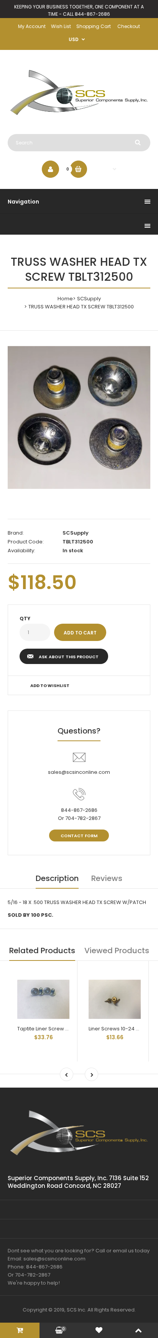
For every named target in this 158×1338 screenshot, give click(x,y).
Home (65, 298)
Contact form (79, 836)
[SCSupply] (79, 118)
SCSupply (89, 298)
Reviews (106, 878)
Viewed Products (116, 950)
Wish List (61, 26)
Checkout (128, 26)
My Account (32, 26)
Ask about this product (69, 657)
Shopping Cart (93, 26)
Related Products (42, 950)
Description (57, 878)
